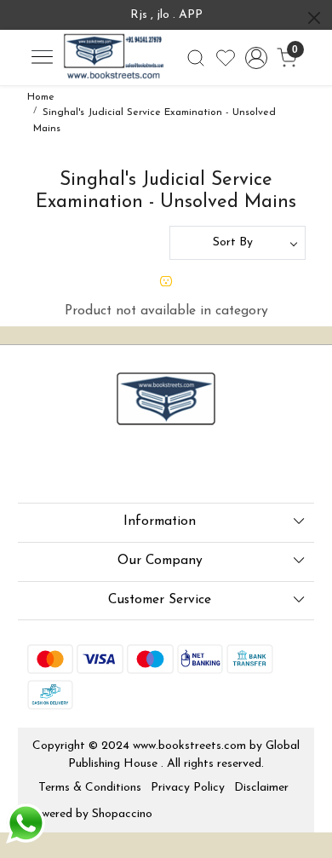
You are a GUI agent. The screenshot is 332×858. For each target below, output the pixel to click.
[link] (195, 58)
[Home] (113, 57)
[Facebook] (38, 467)
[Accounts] (256, 58)
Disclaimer (261, 787)
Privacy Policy (188, 787)
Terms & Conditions (89, 787)
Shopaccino (122, 814)
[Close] (314, 18)
